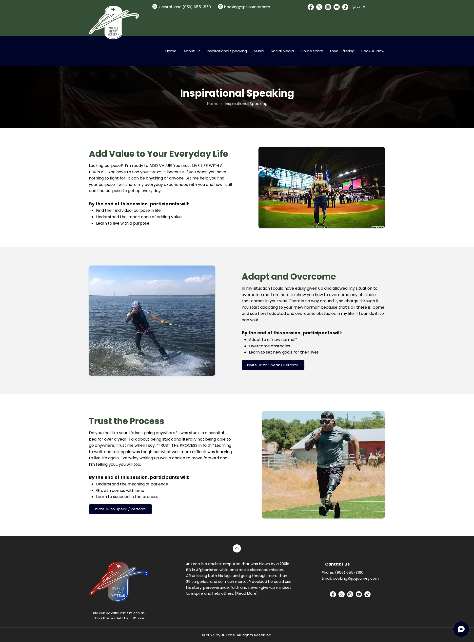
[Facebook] (311, 7)
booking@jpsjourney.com (247, 6)
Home (212, 104)
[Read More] (246, 593)
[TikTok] (345, 7)
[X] (319, 7)
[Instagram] (328, 7)
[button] (358, 7)
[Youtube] (337, 7)
